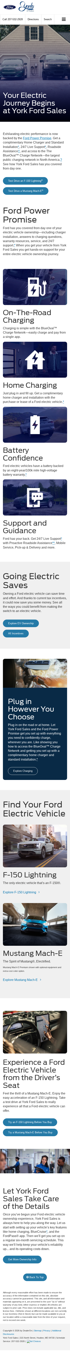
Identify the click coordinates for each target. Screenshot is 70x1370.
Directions (33, 19)
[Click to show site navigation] (64, 19)
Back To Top (36, 1277)
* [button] (18, 147)
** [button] (53, 543)
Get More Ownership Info (22, 1259)
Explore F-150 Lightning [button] (20, 892)
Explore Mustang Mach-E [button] (20, 979)
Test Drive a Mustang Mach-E (25, 190)
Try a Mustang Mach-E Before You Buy (30, 1132)
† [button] (19, 151)
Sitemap (37, 1330)
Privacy (46, 1330)
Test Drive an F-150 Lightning (25, 180)
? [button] (61, 159)
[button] (12, 19)
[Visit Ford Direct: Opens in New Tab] (34, 1341)
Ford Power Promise (37, 138)
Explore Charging (22, 770)
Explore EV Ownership (21, 623)
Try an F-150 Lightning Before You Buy (30, 1122)
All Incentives (16, 633)
